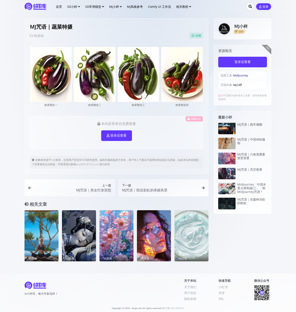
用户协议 (190, 293)
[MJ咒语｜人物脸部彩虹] (154, 235)
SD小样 (72, 7)
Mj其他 (39, 36)
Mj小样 (114, 7)
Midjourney (240, 75)
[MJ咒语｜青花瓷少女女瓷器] (79, 235)
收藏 (198, 35)
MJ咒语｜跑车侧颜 (249, 124)
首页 (59, 7)
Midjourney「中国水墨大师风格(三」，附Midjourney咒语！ (251, 188)
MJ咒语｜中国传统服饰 (251, 141)
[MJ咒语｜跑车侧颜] (227, 128)
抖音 (222, 293)
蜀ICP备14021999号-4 (173, 308)
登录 (265, 6)
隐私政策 (190, 299)
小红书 (223, 287)
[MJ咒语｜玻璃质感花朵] (116, 235)
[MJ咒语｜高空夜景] (227, 173)
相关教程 (182, 7)
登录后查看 (118, 135)
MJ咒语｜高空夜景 (249, 169)
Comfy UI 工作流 (159, 7)
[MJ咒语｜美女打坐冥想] (41, 235)
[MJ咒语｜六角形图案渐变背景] (227, 158)
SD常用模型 (93, 7)
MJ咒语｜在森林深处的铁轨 (251, 201)
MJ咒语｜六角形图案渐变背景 (251, 156)
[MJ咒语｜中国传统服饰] (227, 143)
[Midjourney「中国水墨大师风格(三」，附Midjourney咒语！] (227, 188)
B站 (221, 299)
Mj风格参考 (135, 7)
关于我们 (190, 287)
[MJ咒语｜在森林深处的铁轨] (227, 203)
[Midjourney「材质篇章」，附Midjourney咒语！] (191, 235)
